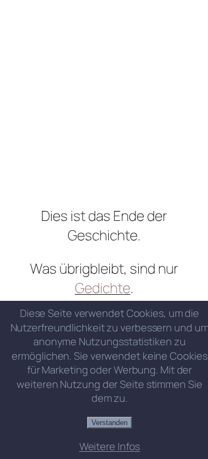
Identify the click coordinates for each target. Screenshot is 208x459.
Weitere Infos (109, 446)
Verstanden (110, 422)
